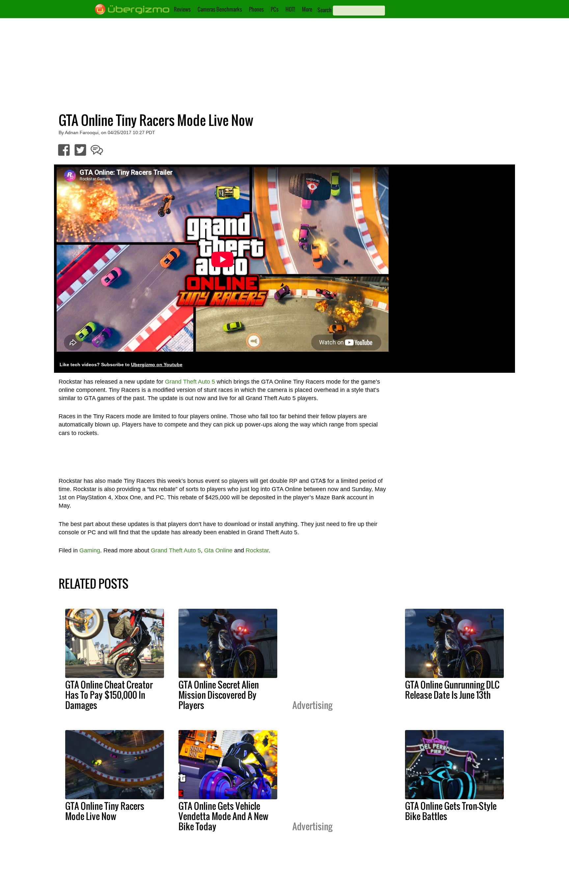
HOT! (290, 9)
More (307, 9)
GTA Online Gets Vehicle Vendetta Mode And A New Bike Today (223, 816)
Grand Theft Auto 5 (190, 381)
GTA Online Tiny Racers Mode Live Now (104, 811)
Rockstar (257, 550)
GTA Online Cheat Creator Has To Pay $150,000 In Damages (109, 695)
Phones (256, 9)
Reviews (182, 9)
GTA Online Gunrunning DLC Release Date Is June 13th (452, 689)
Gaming (89, 550)
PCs (275, 9)
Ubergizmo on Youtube (156, 364)
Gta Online (218, 550)
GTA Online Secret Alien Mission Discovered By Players (218, 695)
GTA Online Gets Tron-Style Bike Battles (451, 811)
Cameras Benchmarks (220, 9)
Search (324, 10)
